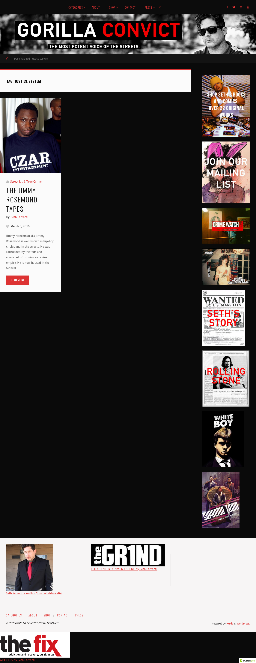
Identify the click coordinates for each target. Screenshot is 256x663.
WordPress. (243, 623)
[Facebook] (227, 7)
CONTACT (63, 615)
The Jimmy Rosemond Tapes (21, 199)
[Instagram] (241, 7)
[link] (160, 7)
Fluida (229, 623)
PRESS (79, 615)
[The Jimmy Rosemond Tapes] (30, 137)
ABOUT (32, 615)
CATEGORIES (14, 615)
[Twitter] (234, 7)
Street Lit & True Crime (26, 181)
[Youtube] (247, 7)
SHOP (47, 615)
